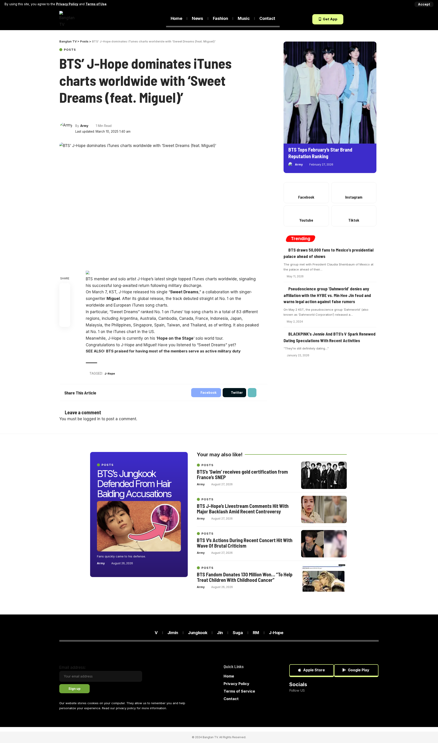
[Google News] (369, 19)
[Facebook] (351, 19)
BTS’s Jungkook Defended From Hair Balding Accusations (134, 483)
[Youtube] (306, 215)
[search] (135, 19)
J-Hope (109, 373)
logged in (91, 419)
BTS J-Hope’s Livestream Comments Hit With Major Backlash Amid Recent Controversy (243, 508)
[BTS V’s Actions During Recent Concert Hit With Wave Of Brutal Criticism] (324, 543)
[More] (87, 113)
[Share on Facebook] (62, 113)
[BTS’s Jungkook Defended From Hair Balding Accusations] (139, 526)
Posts (70, 49)
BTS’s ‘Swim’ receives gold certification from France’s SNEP (242, 474)
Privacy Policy (67, 4)
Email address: (72, 667)
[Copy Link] (79, 113)
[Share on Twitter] (71, 113)
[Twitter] (357, 19)
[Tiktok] (376, 19)
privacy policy (126, 708)
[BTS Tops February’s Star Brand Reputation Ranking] (330, 93)
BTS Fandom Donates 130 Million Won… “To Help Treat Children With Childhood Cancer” (244, 577)
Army (84, 126)
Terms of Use (96, 4)
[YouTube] (363, 19)
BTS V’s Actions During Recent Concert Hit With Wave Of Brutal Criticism (244, 543)
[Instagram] (353, 192)
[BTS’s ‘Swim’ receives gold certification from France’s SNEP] (324, 475)
